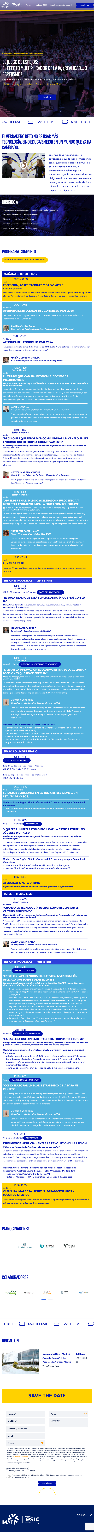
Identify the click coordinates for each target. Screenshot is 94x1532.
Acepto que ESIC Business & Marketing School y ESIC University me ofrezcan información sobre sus (47, 1476)
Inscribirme (84, 5)
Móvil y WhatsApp (16, 1471)
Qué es (20, 5)
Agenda (29, 5)
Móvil (32, 1471)
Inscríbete (47, 97)
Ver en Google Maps (50, 1366)
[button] (43, 1299)
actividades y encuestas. (20, 1477)
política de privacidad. (20, 1456)
